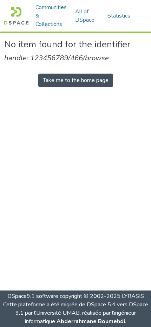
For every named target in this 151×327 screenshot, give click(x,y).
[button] (16, 16)
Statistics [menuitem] (118, 16)
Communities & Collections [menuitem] (51, 16)
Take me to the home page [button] (76, 80)
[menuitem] (87, 15)
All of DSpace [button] (84, 16)
